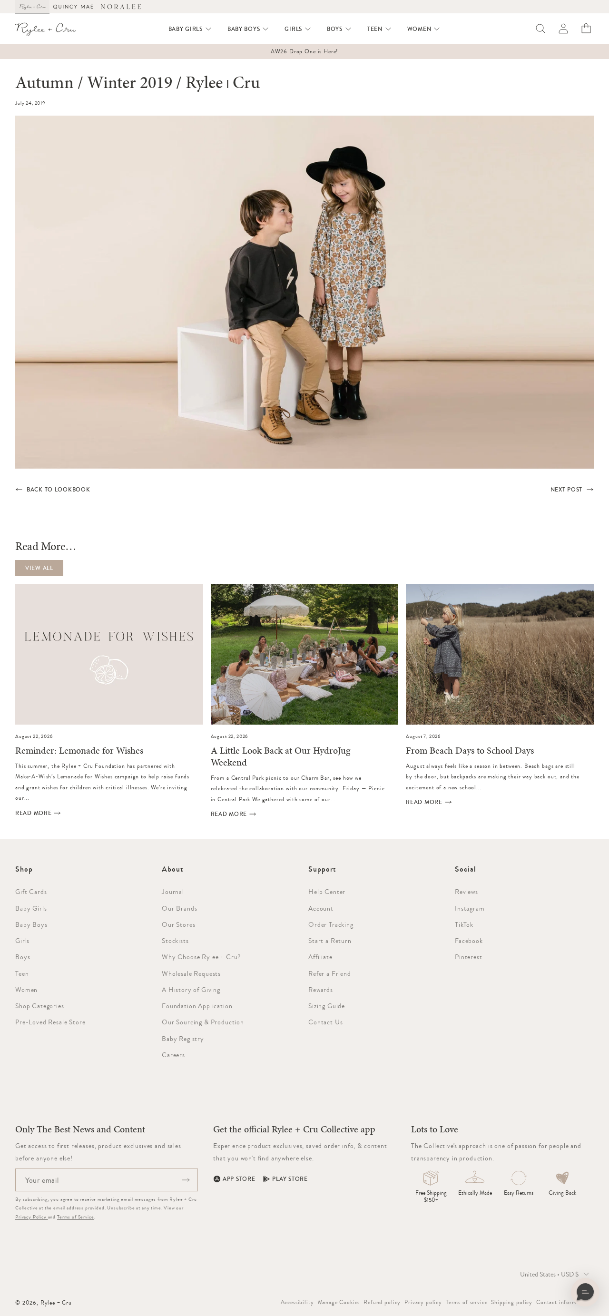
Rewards (320, 989)
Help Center (326, 891)
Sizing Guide (326, 1005)
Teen (22, 973)
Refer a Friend (329, 973)
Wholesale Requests (191, 973)
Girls (22, 940)
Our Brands (179, 908)
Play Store (289, 1179)
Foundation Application (197, 1005)
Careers (173, 1054)
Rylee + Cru (56, 1303)
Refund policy (382, 1302)
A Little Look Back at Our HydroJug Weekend (280, 757)
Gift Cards (31, 891)
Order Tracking (331, 924)
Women (26, 989)
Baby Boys (31, 924)
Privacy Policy (31, 1216)
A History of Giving (191, 989)
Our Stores (178, 924)
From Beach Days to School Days (470, 751)
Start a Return (330, 940)
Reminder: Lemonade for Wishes (79, 751)
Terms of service (466, 1302)
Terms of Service (75, 1216)
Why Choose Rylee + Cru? (201, 956)
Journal (173, 891)
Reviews (466, 891)
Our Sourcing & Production (203, 1022)
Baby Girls (31, 908)
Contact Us (325, 1022)
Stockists (175, 940)
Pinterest (468, 956)
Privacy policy (423, 1302)
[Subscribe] (185, 1180)
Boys (22, 956)
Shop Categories (39, 1005)
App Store (239, 1179)
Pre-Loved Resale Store (50, 1022)
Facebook (469, 940)
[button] (190, 29)
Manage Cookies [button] (339, 1302)
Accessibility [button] (297, 1302)
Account (321, 908)
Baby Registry (183, 1038)
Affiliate (320, 956)
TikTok (464, 924)
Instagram (470, 908)
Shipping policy (511, 1302)
